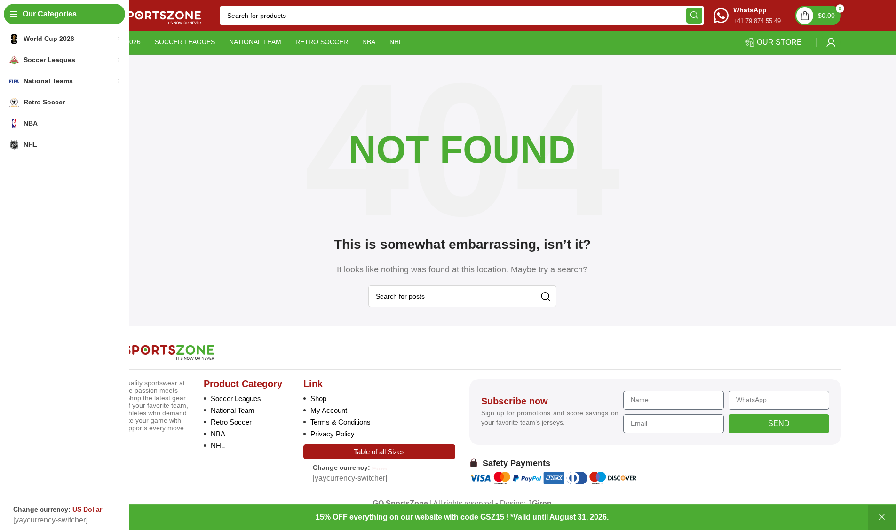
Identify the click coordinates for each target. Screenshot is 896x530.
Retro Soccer (231, 422)
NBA (218, 434)
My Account (328, 410)
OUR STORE (779, 42)
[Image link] (149, 349)
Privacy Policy (332, 434)
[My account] (831, 42)
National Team (232, 410)
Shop (318, 399)
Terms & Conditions (340, 422)
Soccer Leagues (236, 399)
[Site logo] (142, 15)
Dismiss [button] (882, 517)
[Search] (694, 16)
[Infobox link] (747, 15)
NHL (218, 446)
